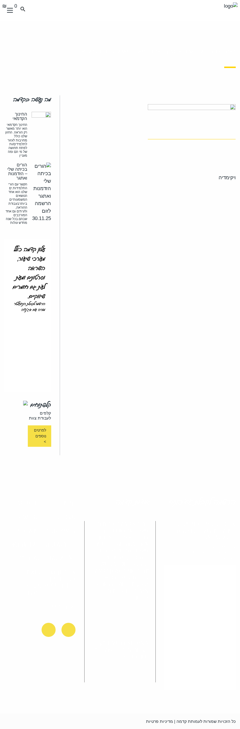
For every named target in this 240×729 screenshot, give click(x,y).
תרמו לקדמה (29, 503)
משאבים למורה (60, 531)
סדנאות (34, 572)
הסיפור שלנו (30, 558)
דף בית (69, 503)
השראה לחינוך (27, 531)
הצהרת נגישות (61, 606)
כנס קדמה (66, 517)
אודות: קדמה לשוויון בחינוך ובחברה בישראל (60, 579)
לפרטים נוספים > (40, 436)
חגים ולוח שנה (200, 51)
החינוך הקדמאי (27, 544)
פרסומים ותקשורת (33, 589)
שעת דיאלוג (30, 517)
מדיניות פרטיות (159, 721)
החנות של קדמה (59, 544)
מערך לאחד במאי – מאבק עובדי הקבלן (132, 51)
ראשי (230, 51)
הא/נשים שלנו (62, 558)
